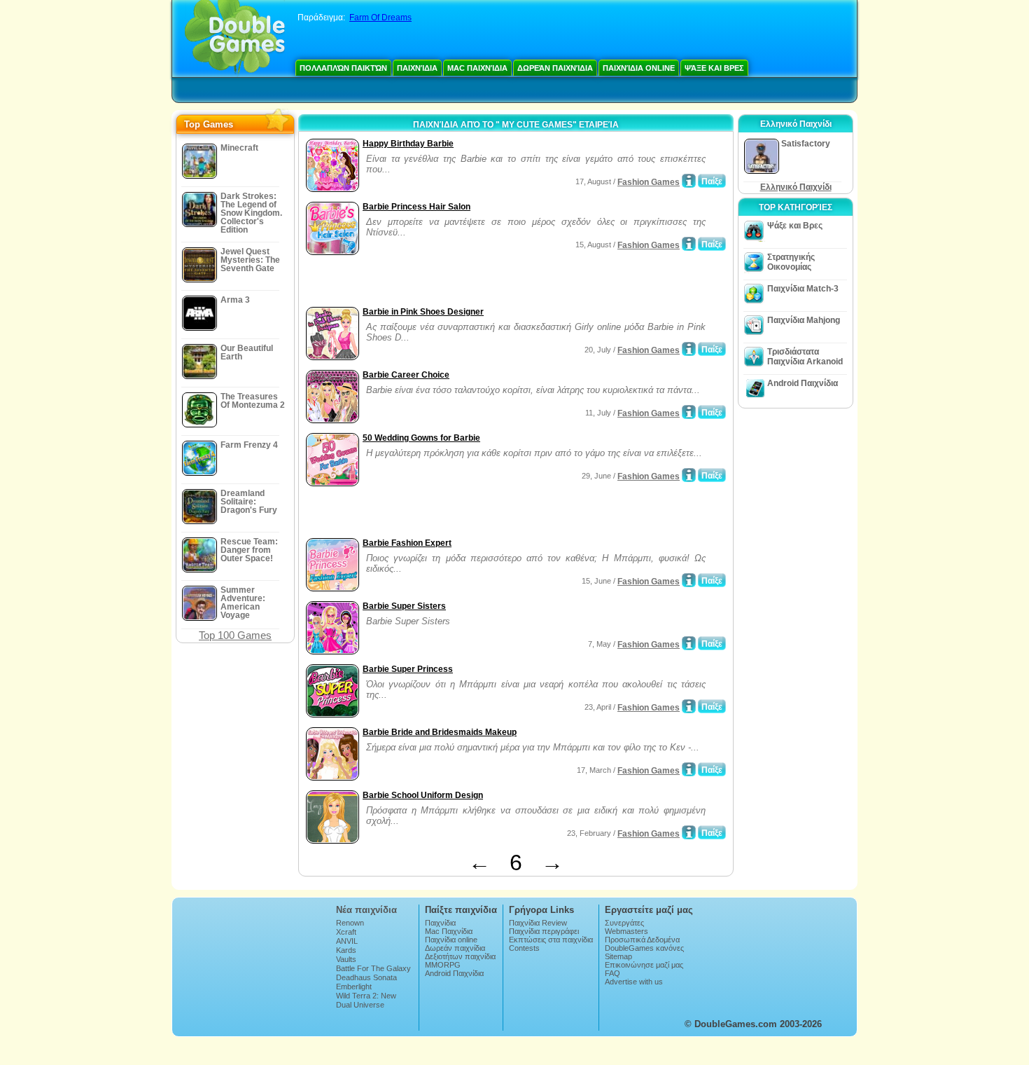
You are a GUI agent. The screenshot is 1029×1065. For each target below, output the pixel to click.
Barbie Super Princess (408, 669)
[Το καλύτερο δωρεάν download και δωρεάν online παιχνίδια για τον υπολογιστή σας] (235, 38)
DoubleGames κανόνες (644, 948)
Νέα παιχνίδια (366, 910)
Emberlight (354, 986)
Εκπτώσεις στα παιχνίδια (551, 939)
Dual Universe (360, 1005)
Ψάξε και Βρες (714, 68)
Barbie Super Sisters (404, 606)
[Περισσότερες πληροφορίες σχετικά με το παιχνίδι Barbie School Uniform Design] (689, 832)
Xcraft (346, 932)
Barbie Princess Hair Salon (416, 207)
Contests (524, 948)
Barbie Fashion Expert (407, 543)
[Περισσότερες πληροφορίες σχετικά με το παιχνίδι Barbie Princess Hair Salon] (689, 244)
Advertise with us (634, 981)
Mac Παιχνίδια (477, 68)
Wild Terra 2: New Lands (366, 999)
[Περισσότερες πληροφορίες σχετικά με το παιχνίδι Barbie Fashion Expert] (689, 580)
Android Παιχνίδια (802, 383)
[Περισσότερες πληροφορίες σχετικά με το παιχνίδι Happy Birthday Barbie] (689, 181)
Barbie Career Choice (406, 375)
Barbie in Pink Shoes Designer (423, 312)
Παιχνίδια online (639, 68)
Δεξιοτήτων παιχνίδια (460, 956)
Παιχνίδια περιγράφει (544, 931)
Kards (346, 950)
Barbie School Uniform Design (423, 795)
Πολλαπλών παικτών (343, 68)
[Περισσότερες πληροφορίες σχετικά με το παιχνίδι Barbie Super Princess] (689, 706)
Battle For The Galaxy (373, 968)
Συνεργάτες (624, 923)
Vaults (346, 959)
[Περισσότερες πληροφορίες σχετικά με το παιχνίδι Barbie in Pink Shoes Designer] (689, 349)
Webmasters (626, 931)
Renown (350, 923)
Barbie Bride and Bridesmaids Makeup (440, 732)
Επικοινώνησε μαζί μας (644, 965)
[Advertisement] (466, 282)
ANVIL (347, 941)
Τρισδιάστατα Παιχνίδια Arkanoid (805, 356)
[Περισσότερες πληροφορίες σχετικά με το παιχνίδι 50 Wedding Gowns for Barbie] (689, 475)
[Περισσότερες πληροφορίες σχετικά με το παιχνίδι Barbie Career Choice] (689, 412)
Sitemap (618, 956)
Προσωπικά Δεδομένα (642, 939)
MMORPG (443, 965)
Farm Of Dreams (380, 17)
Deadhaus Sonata (366, 977)
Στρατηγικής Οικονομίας (791, 262)
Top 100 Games (235, 635)
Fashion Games (648, 182)
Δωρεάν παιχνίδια (555, 68)
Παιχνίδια (417, 68)
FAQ (612, 973)
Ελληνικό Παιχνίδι (796, 187)
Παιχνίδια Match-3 (803, 289)
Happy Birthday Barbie (408, 144)
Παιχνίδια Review (538, 923)
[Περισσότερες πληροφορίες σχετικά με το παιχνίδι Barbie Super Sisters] (689, 643)
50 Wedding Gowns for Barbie (421, 438)
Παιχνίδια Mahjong (803, 320)
